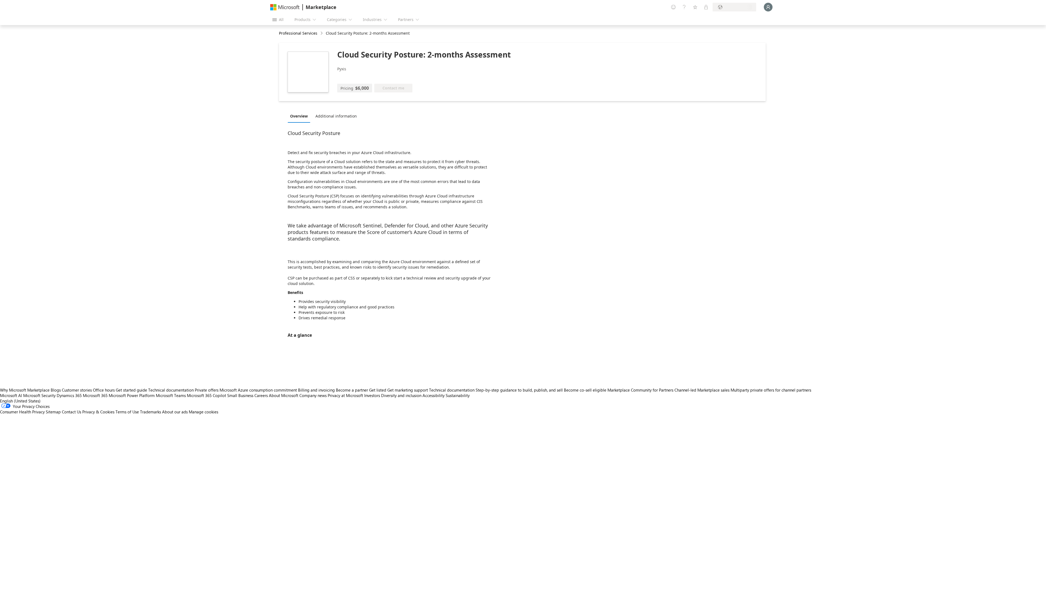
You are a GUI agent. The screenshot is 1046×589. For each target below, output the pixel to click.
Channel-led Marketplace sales (701, 390)
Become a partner (352, 390)
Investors (372, 395)
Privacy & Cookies (98, 411)
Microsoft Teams (171, 395)
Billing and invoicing (316, 390)
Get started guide (131, 390)
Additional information (336, 116)
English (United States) (20, 401)
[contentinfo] (322, 33)
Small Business (240, 395)
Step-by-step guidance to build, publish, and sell (519, 390)
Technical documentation (171, 390)
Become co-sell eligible (585, 390)
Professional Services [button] (298, 33)
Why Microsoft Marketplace (25, 390)
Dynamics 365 (69, 395)
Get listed (377, 390)
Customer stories (77, 390)
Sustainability (458, 395)
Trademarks (150, 411)
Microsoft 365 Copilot (206, 395)
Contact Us (71, 411)
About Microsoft (283, 395)
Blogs (56, 390)
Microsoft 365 (95, 395)
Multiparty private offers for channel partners (771, 390)
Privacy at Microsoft (345, 395)
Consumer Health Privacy (22, 411)
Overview (299, 116)
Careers (261, 395)
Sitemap (53, 411)
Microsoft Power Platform (132, 395)
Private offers (206, 390)
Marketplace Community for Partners (640, 390)
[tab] (300, 116)
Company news (313, 395)
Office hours (104, 390)
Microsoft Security (39, 395)
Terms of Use (127, 411)
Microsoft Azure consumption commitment (259, 390)
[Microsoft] (285, 7)
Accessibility (433, 395)
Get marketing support (407, 390)
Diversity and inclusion (401, 395)
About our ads (175, 411)
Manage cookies (203, 411)
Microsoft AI (11, 395)
